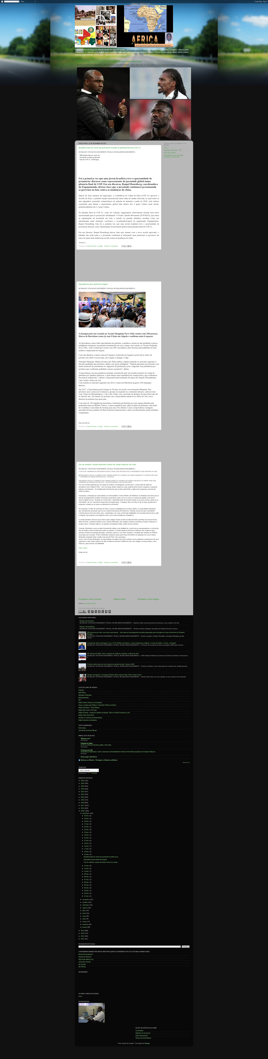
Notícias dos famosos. (87, 621)
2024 (83, 786)
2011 (82, 939)
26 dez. (87, 827)
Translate (94, 773)
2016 (83, 808)
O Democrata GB (87, 750)
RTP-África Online (170, 153)
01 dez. (87, 896)
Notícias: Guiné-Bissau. (87, 626)
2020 (83, 797)
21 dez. (87, 840)
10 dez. (87, 871)
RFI (80, 700)
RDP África (82, 692)
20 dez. (87, 843)
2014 (83, 930)
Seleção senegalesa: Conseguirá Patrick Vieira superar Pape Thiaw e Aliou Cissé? (109, 61)
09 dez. (87, 874)
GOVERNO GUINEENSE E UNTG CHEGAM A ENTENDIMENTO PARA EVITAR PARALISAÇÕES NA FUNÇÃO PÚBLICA (118, 752)
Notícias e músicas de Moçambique (90, 717)
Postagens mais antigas (148, 599)
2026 (83, 780)
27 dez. (87, 824)
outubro (85, 902)
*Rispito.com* (85, 738)
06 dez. (87, 882)
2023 (83, 789)
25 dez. (87, 829)
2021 (83, 794)
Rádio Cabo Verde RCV (86, 715)
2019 (83, 800)
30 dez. (87, 816)
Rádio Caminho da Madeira (88, 720)
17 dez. (87, 849)
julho (84, 910)
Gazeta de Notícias (85, 957)
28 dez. (87, 821)
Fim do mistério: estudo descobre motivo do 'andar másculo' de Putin (107, 464)
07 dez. (87, 879)
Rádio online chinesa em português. (90, 702)
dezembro (86, 813)
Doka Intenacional (142, 1035)
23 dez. (87, 835)
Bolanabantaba (84, 697)
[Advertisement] (119, 265)
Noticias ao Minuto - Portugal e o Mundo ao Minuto (99, 760)
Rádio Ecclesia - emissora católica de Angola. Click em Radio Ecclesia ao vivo (104, 712)
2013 (83, 933)
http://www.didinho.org (86, 959)
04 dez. (87, 888)
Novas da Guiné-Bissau (143, 1038)
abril (84, 919)
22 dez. (87, 838)
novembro (86, 899)
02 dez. (87, 893)
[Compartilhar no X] (126, 246)
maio (84, 916)
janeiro (84, 927)
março (84, 921)
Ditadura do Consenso (143, 1033)
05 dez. (87, 885)
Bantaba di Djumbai (85, 695)
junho (84, 913)
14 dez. (87, 866)
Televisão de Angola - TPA (172, 150)
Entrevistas (82, 728)
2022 (83, 791)
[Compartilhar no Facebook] (128, 246)
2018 (83, 802)
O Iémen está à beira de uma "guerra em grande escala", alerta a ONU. (111, 664)
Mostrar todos (186, 762)
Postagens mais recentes (90, 599)
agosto (84, 908)
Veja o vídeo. (83, 548)
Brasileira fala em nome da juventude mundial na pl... (101, 857)
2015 (83, 811)
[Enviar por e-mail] (122, 246)
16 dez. (87, 851)
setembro (85, 905)
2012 (83, 936)
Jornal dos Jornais (85, 962)
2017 (83, 805)
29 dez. (87, 818)
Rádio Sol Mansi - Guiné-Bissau (89, 707)
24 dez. (87, 832)
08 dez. (87, 877)
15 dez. (87, 854)
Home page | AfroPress (89, 757)
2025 (83, 783)
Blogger (147, 1043)
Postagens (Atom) (90, 603)
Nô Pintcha (82, 967)
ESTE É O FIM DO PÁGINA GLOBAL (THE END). (96, 745)
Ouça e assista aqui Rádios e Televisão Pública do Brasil (97, 705)
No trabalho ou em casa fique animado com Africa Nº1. (173, 156)
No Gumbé (82, 964)
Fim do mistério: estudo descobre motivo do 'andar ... (101, 862)
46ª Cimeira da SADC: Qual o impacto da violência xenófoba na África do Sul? (113, 653)
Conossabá (139, 1030)
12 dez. (87, 868)
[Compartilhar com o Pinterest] (130, 246)
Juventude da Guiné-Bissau (88, 730)
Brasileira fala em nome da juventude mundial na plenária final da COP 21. (110, 148)
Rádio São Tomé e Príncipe (88, 710)
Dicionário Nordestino (86, 954)
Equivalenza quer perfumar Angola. (93, 284)
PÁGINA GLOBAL (87, 743)
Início (165, 147)
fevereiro (85, 924)
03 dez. (87, 890)
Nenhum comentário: (111, 246)
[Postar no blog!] (124, 246)
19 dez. (87, 846)
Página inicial (119, 599)
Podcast (81, 690)
